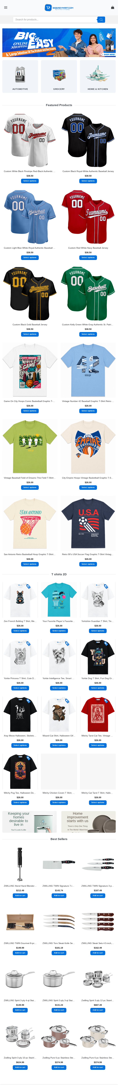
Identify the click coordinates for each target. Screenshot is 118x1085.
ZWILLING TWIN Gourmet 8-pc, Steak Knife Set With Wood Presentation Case (20, 943)
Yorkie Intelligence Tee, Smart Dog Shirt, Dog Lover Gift (59, 678)
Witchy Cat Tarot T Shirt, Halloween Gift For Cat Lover (97, 793)
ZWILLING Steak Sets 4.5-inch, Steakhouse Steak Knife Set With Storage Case (97, 943)
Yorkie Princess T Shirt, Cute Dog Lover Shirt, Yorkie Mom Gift (20, 678)
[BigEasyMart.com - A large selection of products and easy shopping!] (59, 7)
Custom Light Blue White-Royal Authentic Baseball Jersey (30, 248)
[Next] (115, 79)
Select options (30, 181)
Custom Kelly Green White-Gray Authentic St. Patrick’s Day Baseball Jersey (88, 324)
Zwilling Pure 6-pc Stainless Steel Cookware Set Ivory (97, 1057)
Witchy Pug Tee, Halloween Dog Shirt (20, 793)
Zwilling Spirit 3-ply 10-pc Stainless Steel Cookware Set (20, 1057)
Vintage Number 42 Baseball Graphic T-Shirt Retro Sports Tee (88, 401)
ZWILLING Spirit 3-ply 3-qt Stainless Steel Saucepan (59, 1000)
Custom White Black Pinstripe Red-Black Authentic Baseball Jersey (30, 171)
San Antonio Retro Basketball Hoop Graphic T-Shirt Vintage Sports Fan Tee (30, 554)
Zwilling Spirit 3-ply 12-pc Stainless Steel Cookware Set (97, 1000)
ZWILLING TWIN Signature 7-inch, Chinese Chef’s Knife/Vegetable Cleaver (59, 886)
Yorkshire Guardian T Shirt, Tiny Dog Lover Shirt (97, 621)
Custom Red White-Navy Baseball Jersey (88, 248)
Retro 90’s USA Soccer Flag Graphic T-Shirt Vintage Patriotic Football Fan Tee (88, 554)
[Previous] (2, 79)
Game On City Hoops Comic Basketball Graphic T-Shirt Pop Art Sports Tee (30, 401)
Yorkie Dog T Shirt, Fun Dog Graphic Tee (97, 678)
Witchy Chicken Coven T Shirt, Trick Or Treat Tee (59, 793)
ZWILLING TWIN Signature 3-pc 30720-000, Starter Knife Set (97, 886)
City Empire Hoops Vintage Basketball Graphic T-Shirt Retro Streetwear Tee (88, 478)
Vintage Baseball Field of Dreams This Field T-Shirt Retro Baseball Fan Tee (30, 478)
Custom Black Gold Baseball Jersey (30, 324)
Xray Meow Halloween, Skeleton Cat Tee (20, 735)
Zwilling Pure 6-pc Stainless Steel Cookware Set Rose (59, 1057)
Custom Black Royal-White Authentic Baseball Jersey (88, 171)
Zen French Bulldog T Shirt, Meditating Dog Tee (20, 621)
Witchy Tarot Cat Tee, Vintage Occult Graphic (97, 735)
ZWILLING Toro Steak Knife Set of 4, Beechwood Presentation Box (59, 943)
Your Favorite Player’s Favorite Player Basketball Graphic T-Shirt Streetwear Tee (59, 621)
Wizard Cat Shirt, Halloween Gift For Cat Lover (59, 735)
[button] (5, 7)
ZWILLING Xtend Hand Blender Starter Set (20, 886)
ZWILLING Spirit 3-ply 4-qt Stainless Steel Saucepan (20, 1000)
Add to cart (20, 895)
